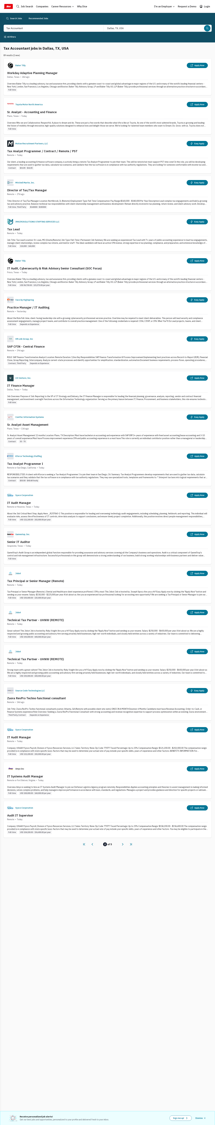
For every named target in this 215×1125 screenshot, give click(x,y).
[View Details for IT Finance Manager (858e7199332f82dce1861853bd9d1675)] (107, 389)
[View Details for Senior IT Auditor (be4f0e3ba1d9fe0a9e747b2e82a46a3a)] (107, 546)
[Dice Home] (8, 6)
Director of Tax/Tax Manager (27, 190)
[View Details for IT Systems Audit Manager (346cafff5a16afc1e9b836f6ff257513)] (107, 780)
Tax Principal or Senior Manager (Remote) (35, 581)
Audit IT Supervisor (20, 815)
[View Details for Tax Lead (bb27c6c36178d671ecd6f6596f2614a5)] (107, 233)
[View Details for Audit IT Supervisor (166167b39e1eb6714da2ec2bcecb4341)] (107, 819)
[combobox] (50, 28)
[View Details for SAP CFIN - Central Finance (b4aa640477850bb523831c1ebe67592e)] (107, 350)
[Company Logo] (10, 65)
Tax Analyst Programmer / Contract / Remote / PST (42, 151)
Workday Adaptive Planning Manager (32, 73)
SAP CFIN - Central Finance (26, 346)
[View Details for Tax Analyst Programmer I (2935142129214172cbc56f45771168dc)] (107, 467)
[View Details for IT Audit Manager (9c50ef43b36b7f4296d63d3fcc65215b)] (107, 741)
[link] (84, 844)
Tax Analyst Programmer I (25, 464)
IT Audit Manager (19, 503)
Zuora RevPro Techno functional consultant (36, 698)
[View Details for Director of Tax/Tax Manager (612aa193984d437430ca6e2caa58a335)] (107, 194)
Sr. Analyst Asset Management (27, 425)
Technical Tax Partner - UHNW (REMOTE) (35, 620)
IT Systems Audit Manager (25, 776)
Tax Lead (13, 229)
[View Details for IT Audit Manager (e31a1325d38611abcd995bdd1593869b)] (107, 507)
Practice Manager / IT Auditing (28, 307)
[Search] (207, 28)
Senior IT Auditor (18, 542)
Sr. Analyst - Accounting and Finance (32, 112)
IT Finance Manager (21, 386)
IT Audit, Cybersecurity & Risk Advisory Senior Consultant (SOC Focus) (54, 268)
